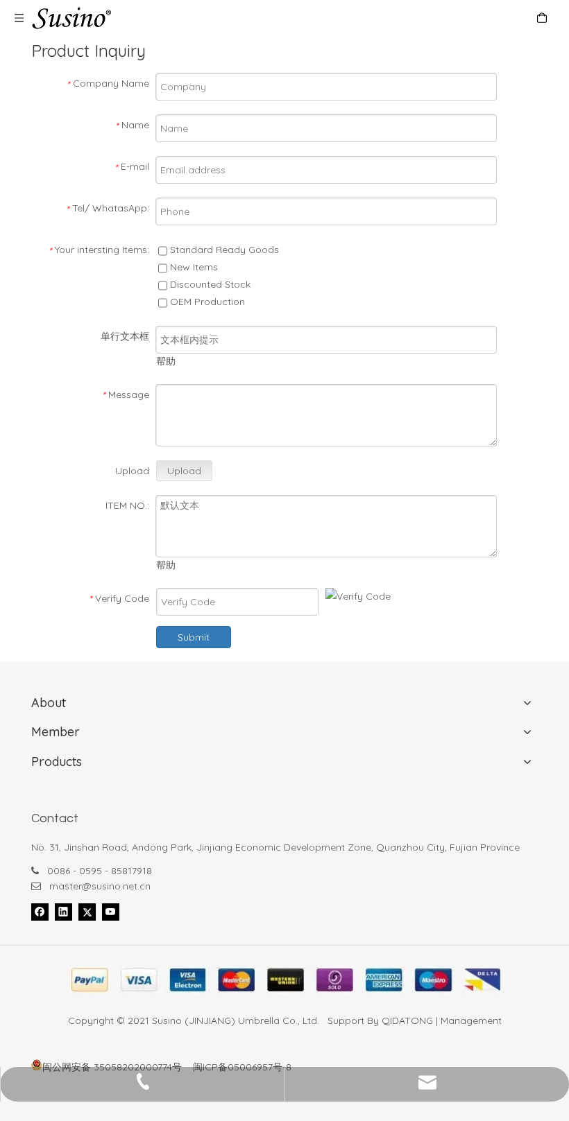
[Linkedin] (63, 912)
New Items (192, 267)
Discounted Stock (208, 284)
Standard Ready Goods (223, 249)
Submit (194, 637)
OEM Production (206, 301)
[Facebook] (40, 912)
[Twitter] (87, 912)
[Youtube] (110, 912)
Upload (184, 470)
